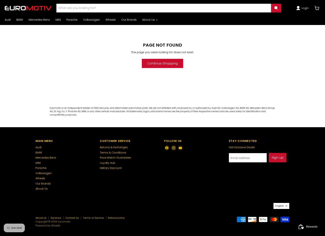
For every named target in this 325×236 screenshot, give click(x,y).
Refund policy (116, 218)
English (279, 206)
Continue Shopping (162, 63)
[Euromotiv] (28, 8)
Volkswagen (91, 20)
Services (56, 218)
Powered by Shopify (48, 225)
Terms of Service (93, 218)
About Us (149, 20)
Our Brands (129, 20)
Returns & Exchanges (114, 147)
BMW (19, 20)
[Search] (276, 8)
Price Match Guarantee (115, 158)
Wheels (111, 20)
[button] (303, 8)
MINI (58, 20)
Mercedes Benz (39, 20)
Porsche (71, 20)
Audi (8, 20)
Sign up (277, 157)
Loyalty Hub (107, 163)
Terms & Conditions (113, 152)
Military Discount (111, 168)
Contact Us (72, 218)
